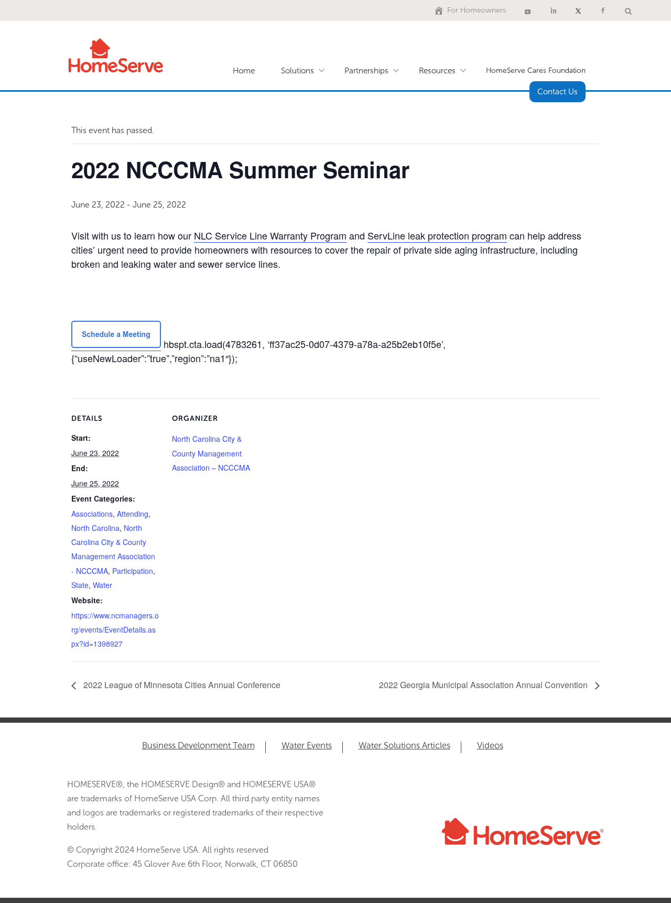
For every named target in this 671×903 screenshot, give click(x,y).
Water (102, 585)
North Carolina (95, 528)
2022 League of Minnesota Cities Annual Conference (180, 685)
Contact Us (557, 91)
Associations (92, 513)
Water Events (307, 746)
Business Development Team (198, 746)
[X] (578, 10)
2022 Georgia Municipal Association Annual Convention (484, 685)
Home (244, 70)
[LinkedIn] (553, 10)
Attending (132, 513)
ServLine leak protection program (437, 235)
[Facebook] (603, 10)
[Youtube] (528, 10)
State (80, 585)
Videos (490, 746)
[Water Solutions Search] (628, 10)
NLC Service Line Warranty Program (270, 235)
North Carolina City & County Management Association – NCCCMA (211, 452)
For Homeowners (476, 10)
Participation (132, 570)
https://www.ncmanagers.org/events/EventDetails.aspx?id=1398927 (115, 629)
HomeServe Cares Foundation (536, 70)
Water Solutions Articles (404, 746)
